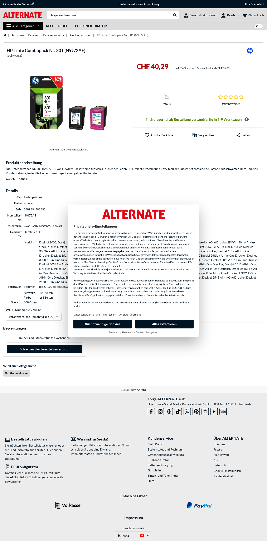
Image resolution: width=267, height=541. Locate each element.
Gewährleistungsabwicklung (166, 454)
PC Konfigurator (158, 460)
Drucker (33, 35)
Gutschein (154, 470)
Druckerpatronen (80, 35)
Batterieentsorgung (160, 465)
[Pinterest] (196, 410)
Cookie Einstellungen (227, 470)
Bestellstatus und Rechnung (165, 449)
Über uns (219, 444)
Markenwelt (221, 454)
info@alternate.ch (82, 454)
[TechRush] (205, 410)
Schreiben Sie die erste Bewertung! (44, 349)
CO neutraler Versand (18, 4)
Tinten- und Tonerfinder (163, 475)
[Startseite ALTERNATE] (22, 14)
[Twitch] (223, 410)
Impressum (133, 517)
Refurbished (57, 26)
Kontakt (258, 4)
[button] (203, 135)
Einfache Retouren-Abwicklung (139, 4)
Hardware (17, 35)
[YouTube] (214, 410)
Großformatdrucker (17, 373)
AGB (216, 460)
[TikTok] (178, 410)
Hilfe (247, 4)
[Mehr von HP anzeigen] (249, 53)
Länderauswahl (134, 528)
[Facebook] (151, 410)
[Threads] (169, 410)
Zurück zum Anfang (133, 389)
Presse (217, 449)
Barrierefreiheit (223, 476)
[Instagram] (160, 410)
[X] (187, 410)
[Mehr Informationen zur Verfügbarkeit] (246, 119)
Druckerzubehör (53, 35)
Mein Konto (155, 444)
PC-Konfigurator (91, 26)
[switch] (259, 26)
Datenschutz (221, 465)
